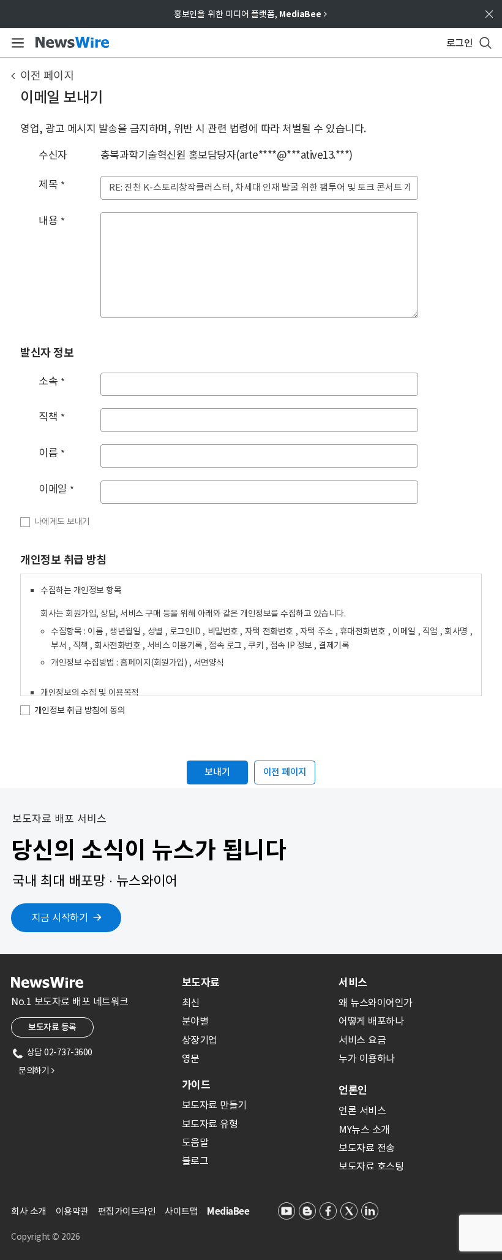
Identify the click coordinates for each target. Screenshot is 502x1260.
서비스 (353, 982)
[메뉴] (15, 43)
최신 (191, 1002)
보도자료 (201, 982)
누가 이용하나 (367, 1058)
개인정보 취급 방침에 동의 (79, 710)
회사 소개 (29, 1211)
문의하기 (36, 1070)
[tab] (255, 982)
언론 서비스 (362, 1110)
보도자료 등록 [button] (52, 1027)
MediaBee (228, 1211)
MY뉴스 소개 (364, 1129)
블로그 (195, 1161)
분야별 (195, 1021)
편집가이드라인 (127, 1211)
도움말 (195, 1142)
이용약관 (72, 1211)
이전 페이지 (46, 76)
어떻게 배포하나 (371, 1021)
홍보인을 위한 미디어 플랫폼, (250, 14)
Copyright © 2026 (45, 1236)
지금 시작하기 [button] (60, 917)
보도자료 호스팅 (371, 1166)
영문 (191, 1058)
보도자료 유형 (210, 1124)
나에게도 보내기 (62, 521)
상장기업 (199, 1040)
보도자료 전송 (367, 1148)
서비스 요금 (362, 1040)
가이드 (196, 1084)
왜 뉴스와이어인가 (376, 1002)
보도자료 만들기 (214, 1105)
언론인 (353, 1090)
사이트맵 (181, 1211)
